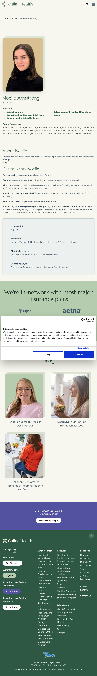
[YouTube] (9, 550)
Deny (48, 355)
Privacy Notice (58, 669)
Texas (83, 569)
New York (84, 555)
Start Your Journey (47, 520)
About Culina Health (66, 609)
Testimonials (63, 625)
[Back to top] (91, 535)
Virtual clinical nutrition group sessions (64, 571)
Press (59, 629)
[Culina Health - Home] (17, 4)
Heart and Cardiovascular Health (45, 574)
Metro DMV (85, 562)
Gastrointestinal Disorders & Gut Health (45, 564)
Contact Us (85, 595)
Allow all (79, 355)
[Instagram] (4, 550)
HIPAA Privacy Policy (41, 669)
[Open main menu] (93, 4)
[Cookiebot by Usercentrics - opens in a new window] (83, 320)
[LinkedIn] (14, 550)
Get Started (11, 563)
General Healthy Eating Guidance (45, 596)
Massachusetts (87, 565)
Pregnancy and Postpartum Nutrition (45, 615)
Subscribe (11, 591)
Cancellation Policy (74, 669)
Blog (59, 584)
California (84, 572)
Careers (61, 632)
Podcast (61, 587)
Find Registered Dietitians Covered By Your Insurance (66, 558)
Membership (63, 564)
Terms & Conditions (23, 669)
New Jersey (85, 558)
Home (5, 18)
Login (8, 575)
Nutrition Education (66, 591)
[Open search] (87, 4)
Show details (83, 348)
